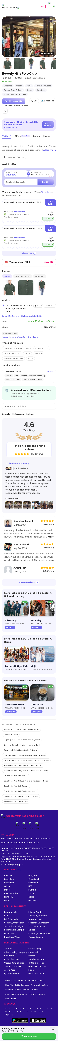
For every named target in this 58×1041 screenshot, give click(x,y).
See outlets (47, 124)
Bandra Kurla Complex (14, 930)
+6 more (50, 371)
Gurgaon (32, 875)
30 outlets (46, 192)
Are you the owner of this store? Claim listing (20, 337)
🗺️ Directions (47, 100)
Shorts (30, 358)
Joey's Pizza (9, 970)
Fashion (28, 838)
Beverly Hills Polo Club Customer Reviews (20, 791)
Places (18, 989)
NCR (30, 886)
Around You (33, 980)
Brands (35, 989)
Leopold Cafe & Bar (37, 966)
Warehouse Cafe (36, 959)
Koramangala (10, 912)
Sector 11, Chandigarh (14, 926)
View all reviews (27, 582)
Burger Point (34, 952)
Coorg (31, 897)
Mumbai (32, 890)
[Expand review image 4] (36, 505)
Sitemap (9, 989)
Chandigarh (34, 879)
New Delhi (8, 875)
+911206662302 (48, 327)
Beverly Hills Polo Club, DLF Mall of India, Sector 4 (23, 765)
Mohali (7, 890)
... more (50, 536)
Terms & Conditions (40, 985)
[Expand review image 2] (18, 505)
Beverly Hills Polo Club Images (16, 801)
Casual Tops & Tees (12, 353)
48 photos (48, 53)
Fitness (46, 838)
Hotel (17, 842)
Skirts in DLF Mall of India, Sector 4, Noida (20, 750)
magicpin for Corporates (16, 994)
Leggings (8, 348)
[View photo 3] (19, 63)
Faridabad (33, 882)
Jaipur (7, 886)
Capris (19, 348)
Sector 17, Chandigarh (38, 923)
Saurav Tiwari (21, 544)
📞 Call (34, 100)
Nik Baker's (9, 956)
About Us (22, 980)
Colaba (31, 930)
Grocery (37, 838)
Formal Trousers (41, 348)
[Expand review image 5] (44, 505)
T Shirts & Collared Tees (13, 358)
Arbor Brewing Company (15, 952)
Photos (7, 276)
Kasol (6, 900)
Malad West (9, 933)
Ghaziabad (9, 882)
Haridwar (32, 900)
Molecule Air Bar (11, 959)
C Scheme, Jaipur (36, 926)
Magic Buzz (39, 276)
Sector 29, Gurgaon (37, 915)
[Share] (5, 111)
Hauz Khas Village (12, 937)
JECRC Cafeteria (36, 963)
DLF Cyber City (11, 919)
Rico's (31, 970)
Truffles (8, 948)
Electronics (7, 842)
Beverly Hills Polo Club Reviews (16, 786)
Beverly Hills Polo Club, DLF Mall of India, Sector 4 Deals (26, 770)
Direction (51, 306)
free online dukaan (32, 816)
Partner (26, 989)
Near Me (9, 985)
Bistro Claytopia (35, 948)
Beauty (19, 838)
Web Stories (10, 999)
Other (36, 842)
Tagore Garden (35, 937)
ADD (49, 218)
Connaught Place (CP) (39, 933)
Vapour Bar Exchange (14, 963)
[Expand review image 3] (27, 505)
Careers (41, 994)
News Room (10, 980)
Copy (39, 306)
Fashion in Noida (11, 735)
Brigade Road (34, 912)
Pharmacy (26, 842)
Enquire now (30, 1036)
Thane (31, 893)
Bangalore (9, 879)
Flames (31, 956)
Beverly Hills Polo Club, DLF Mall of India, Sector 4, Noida (26, 781)
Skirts (28, 348)
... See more (49, 150)
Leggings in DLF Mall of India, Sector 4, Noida (22, 740)
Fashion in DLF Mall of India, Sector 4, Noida (21, 729)
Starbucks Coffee (12, 966)
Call (52, 1029)
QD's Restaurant (12, 973)
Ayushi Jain (19, 567)
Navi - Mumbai (11, 893)
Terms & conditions (16, 406)
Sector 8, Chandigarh (14, 923)
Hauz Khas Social (36, 973)
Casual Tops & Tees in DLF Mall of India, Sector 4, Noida (26, 760)
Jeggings (39, 353)
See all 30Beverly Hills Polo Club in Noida (22, 316)
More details (19, 211)
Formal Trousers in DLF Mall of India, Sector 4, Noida (25, 755)
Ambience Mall (35, 919)
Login (42, 6)
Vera (31, 994)
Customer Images (22, 276)
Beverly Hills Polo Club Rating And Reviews (21, 796)
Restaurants (7, 838)
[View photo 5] (43, 63)
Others (9, 1015)
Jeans (27, 353)
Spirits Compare (22, 985)
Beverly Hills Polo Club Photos (15, 776)
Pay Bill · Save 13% (14, 101)
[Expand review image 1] (9, 505)
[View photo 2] (7, 63)
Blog (42, 980)
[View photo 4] (31, 63)
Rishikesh (8, 897)
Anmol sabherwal (23, 521)
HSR (6, 915)
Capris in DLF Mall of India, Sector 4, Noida (21, 745)
